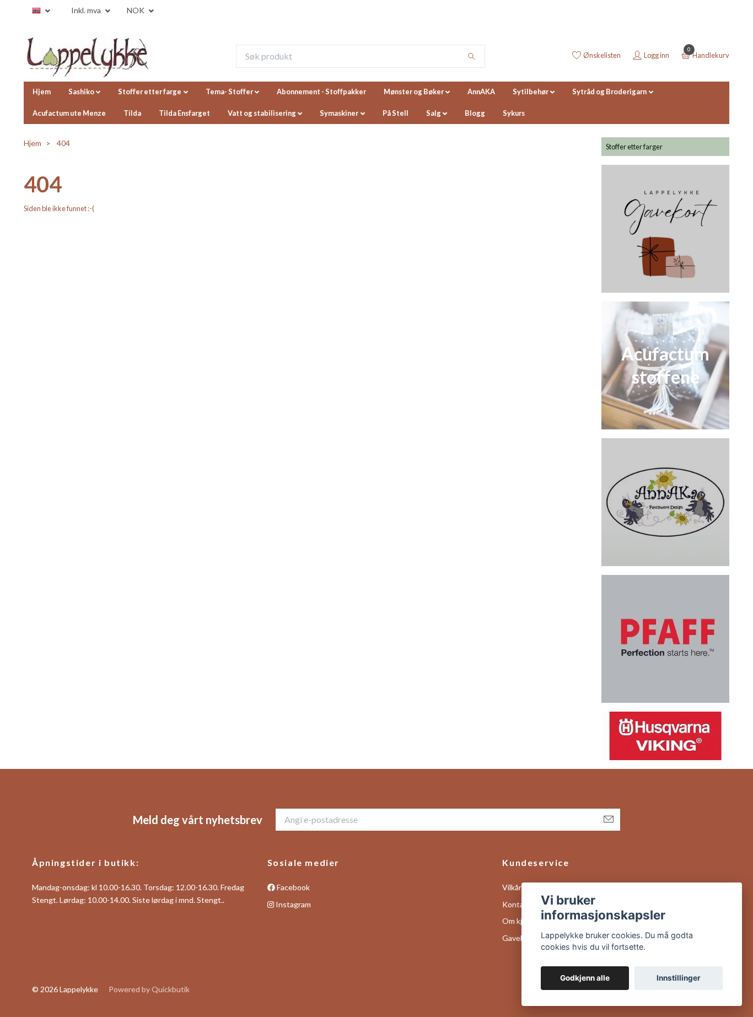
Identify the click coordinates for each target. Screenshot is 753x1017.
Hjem (42, 91)
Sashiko (81, 91)
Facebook (292, 887)
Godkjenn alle (585, 977)
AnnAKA (481, 91)
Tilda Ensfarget (184, 113)
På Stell (395, 113)
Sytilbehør (530, 91)
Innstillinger (679, 977)
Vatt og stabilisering (262, 113)
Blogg (475, 113)
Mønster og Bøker (414, 91)
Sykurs (514, 113)
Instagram (292, 904)
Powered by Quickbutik (149, 989)
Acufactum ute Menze (69, 113)
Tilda (132, 113)
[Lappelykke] (87, 56)
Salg (433, 113)
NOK (136, 10)
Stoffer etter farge (149, 91)
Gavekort (518, 938)
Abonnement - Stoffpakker (321, 91)
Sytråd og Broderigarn (609, 91)
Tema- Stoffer (229, 91)
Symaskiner (339, 113)
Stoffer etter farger (634, 146)
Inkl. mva (87, 10)
